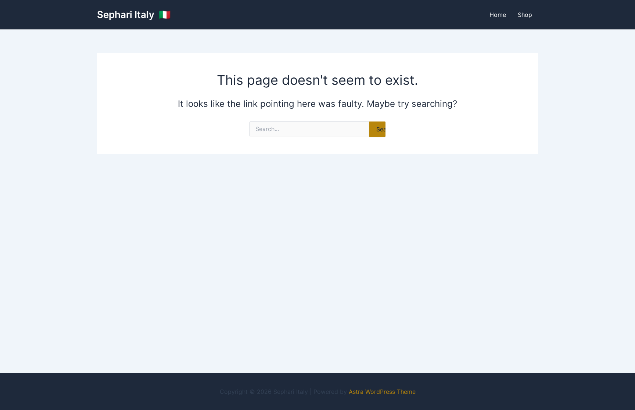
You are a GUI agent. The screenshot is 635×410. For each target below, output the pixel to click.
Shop (525, 14)
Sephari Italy (127, 14)
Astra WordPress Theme (382, 391)
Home (497, 14)
